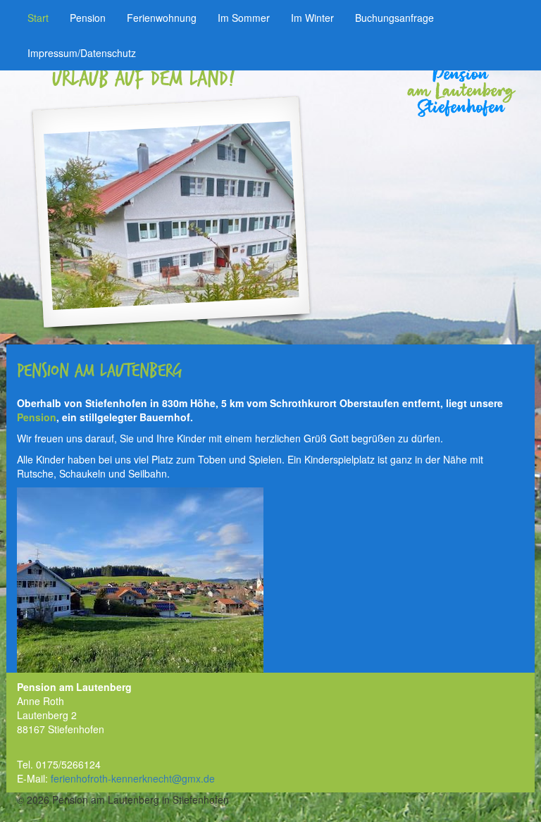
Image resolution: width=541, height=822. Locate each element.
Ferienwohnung (162, 18)
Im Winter (312, 18)
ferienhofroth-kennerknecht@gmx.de (133, 778)
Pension (88, 18)
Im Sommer (244, 18)
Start (38, 18)
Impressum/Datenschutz (81, 53)
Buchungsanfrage (394, 18)
